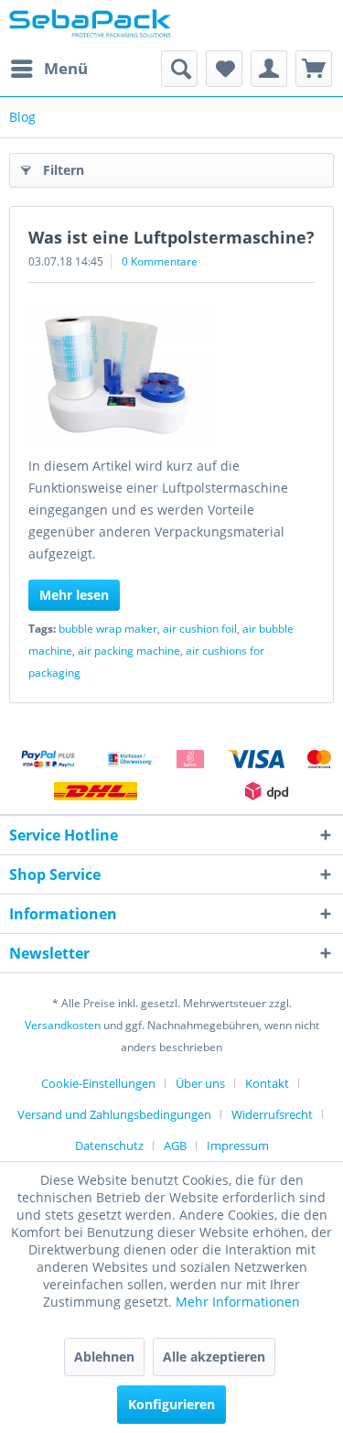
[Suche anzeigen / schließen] (179, 68)
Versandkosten (63, 1025)
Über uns (200, 1083)
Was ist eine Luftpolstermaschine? (171, 237)
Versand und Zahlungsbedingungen (114, 1114)
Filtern (63, 170)
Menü (66, 68)
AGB (175, 1145)
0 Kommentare (160, 261)
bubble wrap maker (108, 628)
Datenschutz (109, 1145)
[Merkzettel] (224, 68)
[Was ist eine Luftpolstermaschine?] (171, 373)
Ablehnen (104, 1356)
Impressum (238, 1145)
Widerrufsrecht (272, 1114)
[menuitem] (48, 68)
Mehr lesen (74, 594)
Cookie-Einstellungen (98, 1083)
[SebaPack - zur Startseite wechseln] (90, 25)
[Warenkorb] (313, 68)
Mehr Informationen (238, 1301)
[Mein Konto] (269, 68)
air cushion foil (200, 628)
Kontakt (267, 1083)
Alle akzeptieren (214, 1356)
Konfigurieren (171, 1404)
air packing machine (129, 650)
